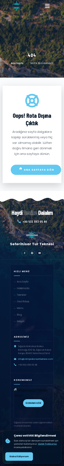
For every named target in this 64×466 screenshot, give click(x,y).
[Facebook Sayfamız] (25, 253)
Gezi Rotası (23, 301)
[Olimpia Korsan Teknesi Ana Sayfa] (17, 6)
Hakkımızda (23, 288)
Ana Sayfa (17, 63)
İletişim (20, 321)
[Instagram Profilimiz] (32, 253)
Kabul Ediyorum (19, 456)
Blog (19, 314)
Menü (20, 308)
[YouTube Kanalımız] (40, 253)
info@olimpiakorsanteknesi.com (35, 359)
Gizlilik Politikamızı (47, 443)
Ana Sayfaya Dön (39, 169)
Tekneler (21, 295)
